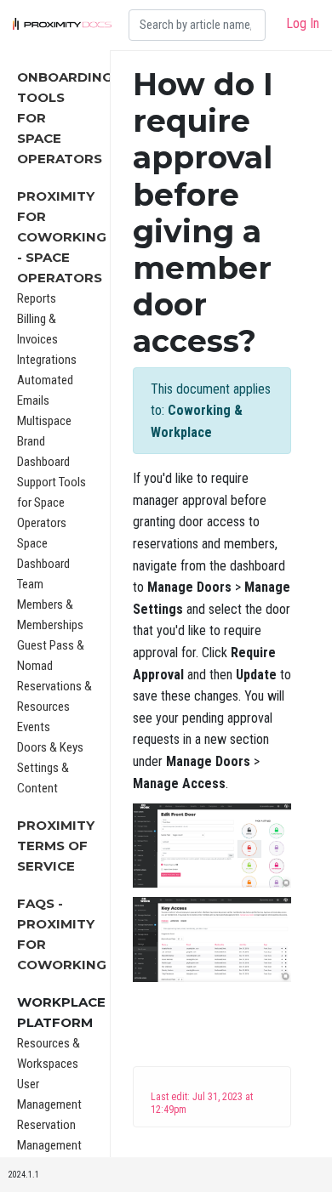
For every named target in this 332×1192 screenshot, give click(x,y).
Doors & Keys (50, 747)
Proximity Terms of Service (55, 845)
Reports (36, 298)
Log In (302, 23)
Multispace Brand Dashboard (44, 441)
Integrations (47, 359)
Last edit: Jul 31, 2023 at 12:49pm (202, 1103)
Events (33, 727)
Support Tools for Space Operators (51, 502)
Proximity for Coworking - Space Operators (61, 237)
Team (30, 584)
